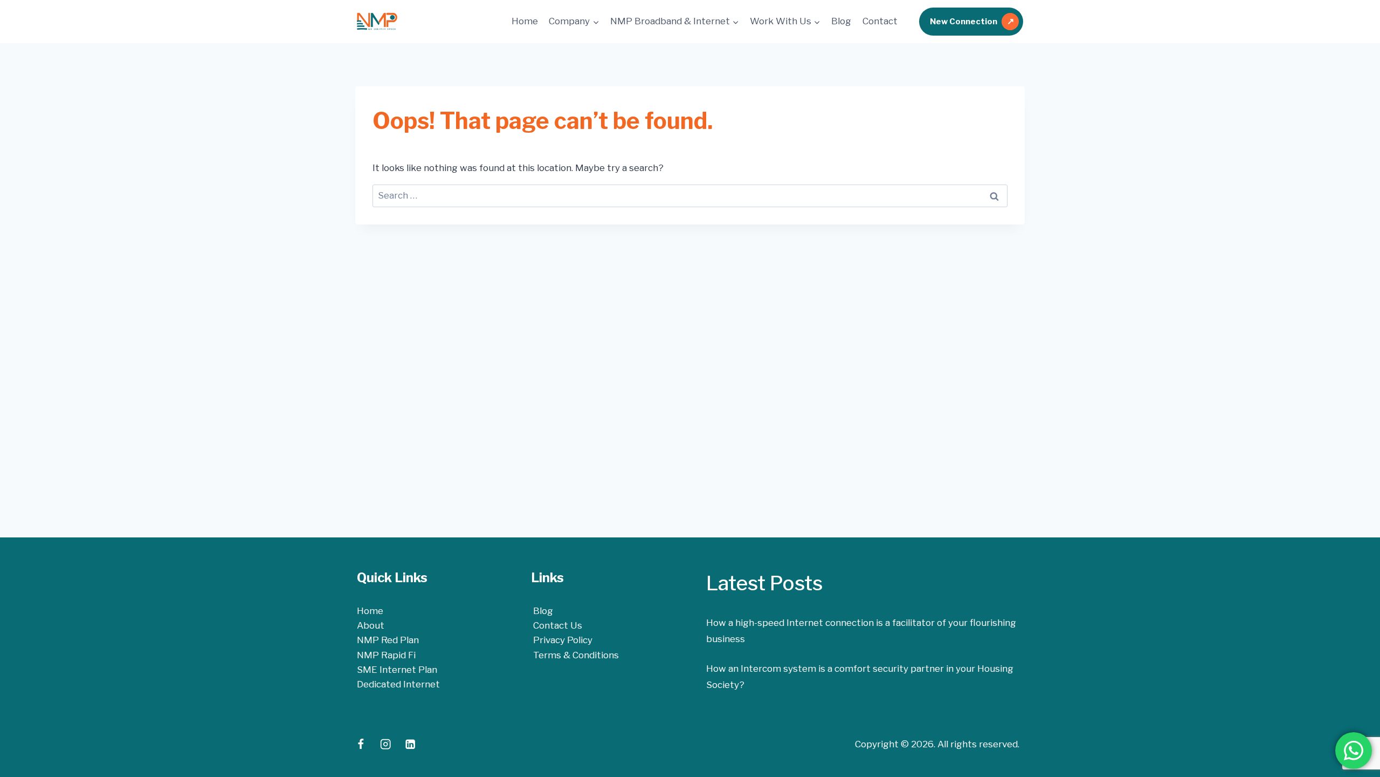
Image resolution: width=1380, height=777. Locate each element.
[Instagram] (386, 744)
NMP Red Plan (388, 640)
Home (525, 21)
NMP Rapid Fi (386, 655)
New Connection (963, 21)
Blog (841, 21)
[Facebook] (361, 744)
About (370, 625)
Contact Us (557, 625)
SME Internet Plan (397, 669)
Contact (880, 21)
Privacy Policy (562, 640)
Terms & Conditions (576, 655)
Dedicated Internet (398, 684)
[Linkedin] (410, 744)
